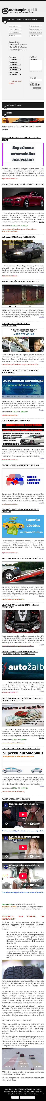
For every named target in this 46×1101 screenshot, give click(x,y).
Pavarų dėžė (13, 62)
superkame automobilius (9, 178)
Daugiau (41, 175)
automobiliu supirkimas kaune (11, 229)
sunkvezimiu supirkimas (9, 231)
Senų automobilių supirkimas (18, 237)
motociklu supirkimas (29, 229)
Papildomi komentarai (33, 58)
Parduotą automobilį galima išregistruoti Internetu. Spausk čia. (23, 831)
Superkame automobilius (16, 421)
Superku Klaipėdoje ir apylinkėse (21, 749)
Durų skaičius (13, 67)
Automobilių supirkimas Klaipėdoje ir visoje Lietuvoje (22, 699)
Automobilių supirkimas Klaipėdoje (22, 558)
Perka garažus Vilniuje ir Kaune (20, 281)
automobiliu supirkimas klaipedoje (13, 599)
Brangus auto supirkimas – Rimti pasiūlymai (20, 606)
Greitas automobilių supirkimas (20, 465)
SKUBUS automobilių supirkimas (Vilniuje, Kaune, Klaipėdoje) (20, 653)
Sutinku (15, 1097)
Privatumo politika (27, 1097)
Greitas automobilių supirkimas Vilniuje (20, 511)
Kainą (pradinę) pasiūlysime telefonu (23, 184)
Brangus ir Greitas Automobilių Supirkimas (20, 371)
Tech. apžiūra (13, 72)
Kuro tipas (12, 57)
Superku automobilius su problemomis (16, 325)
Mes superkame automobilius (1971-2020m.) (21, 139)
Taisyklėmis (32, 85)
